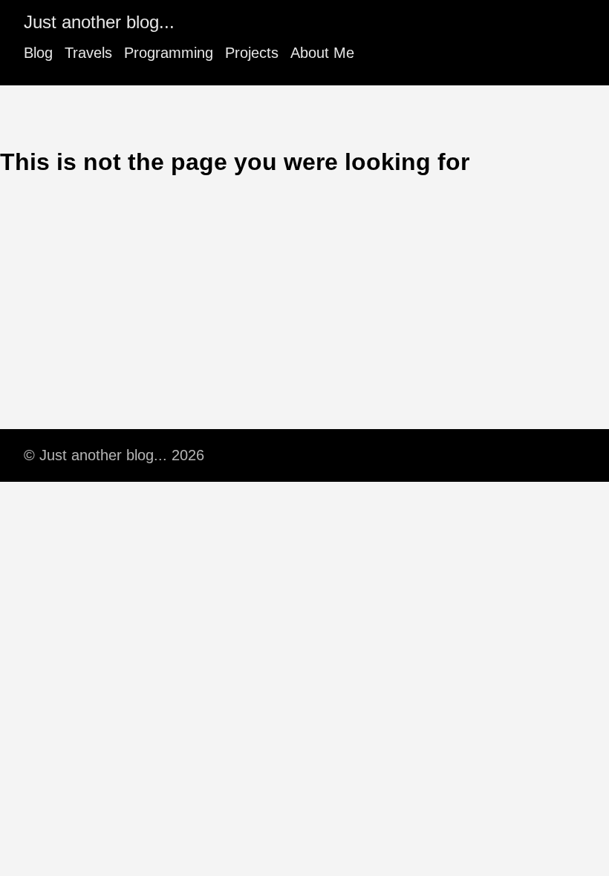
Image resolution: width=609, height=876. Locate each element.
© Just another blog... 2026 (114, 455)
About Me (322, 53)
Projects (252, 53)
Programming (168, 53)
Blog (38, 53)
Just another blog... (99, 22)
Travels (88, 53)
